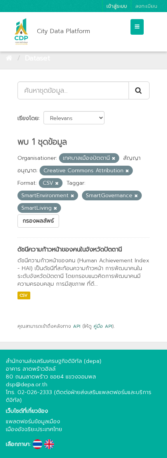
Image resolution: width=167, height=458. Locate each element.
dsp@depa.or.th (26, 384)
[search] (139, 90)
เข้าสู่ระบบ (116, 6)
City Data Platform (63, 31)
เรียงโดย (27, 118)
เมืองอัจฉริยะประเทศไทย (34, 429)
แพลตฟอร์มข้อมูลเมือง (33, 421)
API (76, 326)
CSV (24, 295)
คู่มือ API (103, 326)
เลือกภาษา (18, 444)
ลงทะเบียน (146, 6)
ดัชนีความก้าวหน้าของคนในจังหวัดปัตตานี (69, 249)
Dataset (37, 58)
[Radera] (113, 158)
